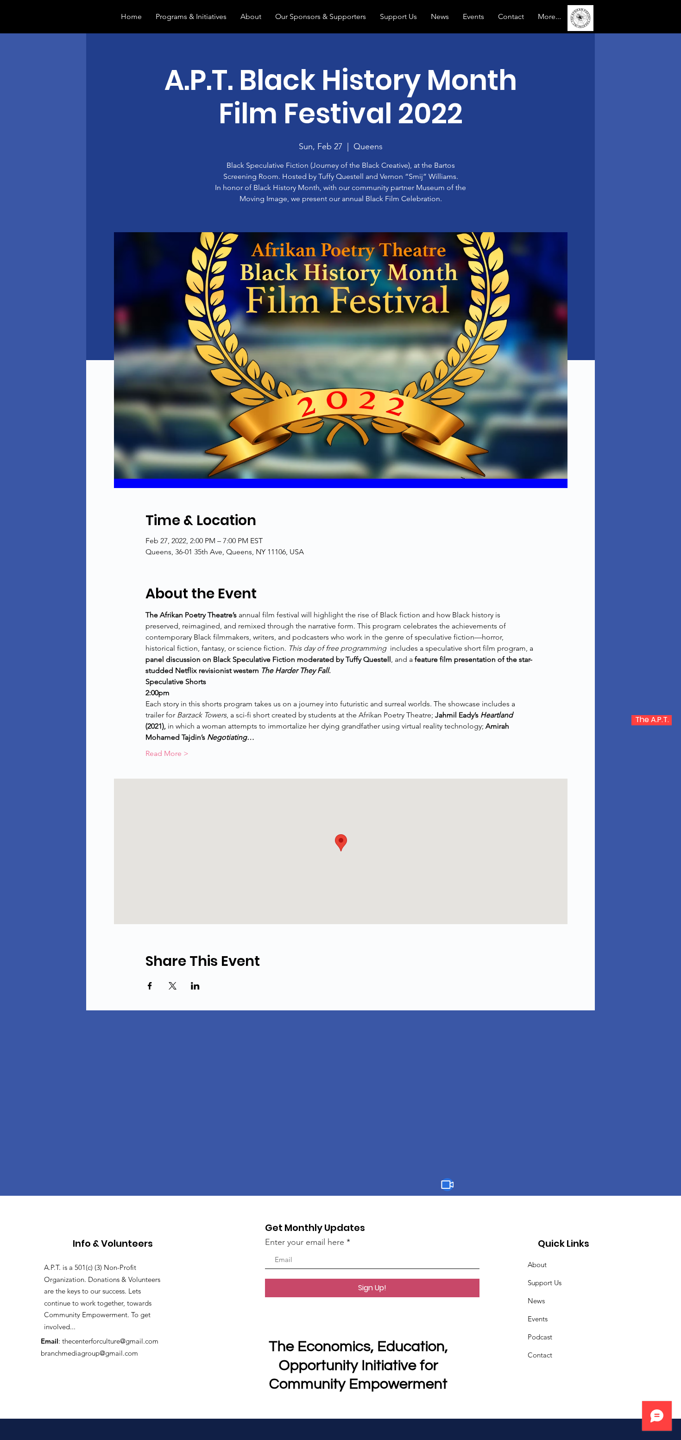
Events (538, 1318)
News (536, 1300)
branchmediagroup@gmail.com (89, 1353)
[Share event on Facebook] (149, 986)
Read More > (167, 753)
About (537, 1264)
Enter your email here (304, 1242)
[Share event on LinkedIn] (195, 986)
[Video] (447, 1184)
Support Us (544, 1282)
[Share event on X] (172, 986)
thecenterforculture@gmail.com (110, 1341)
